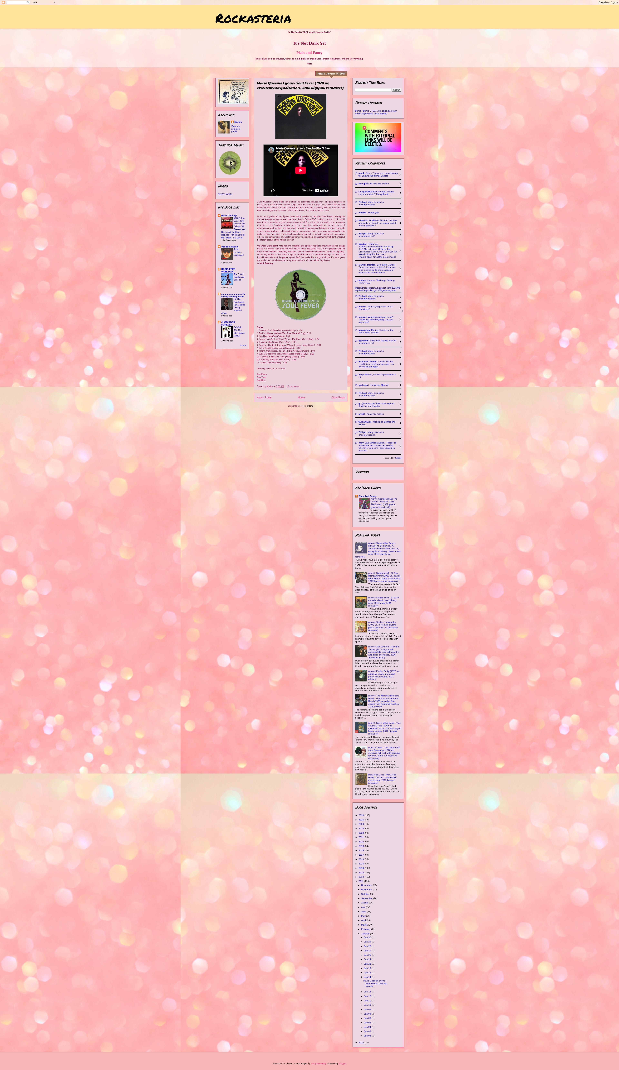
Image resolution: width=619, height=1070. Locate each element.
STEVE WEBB (225, 194)
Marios (238, 122)
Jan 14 (368, 977)
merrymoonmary (318, 1063)
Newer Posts (264, 397)
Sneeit (398, 458)
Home (301, 397)
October (365, 894)
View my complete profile (236, 129)
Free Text (261, 377)
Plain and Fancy (309, 52)
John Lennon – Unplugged (239, 252)
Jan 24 (368, 959)
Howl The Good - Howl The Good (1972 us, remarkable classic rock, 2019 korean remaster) (382, 778)
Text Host (261, 380)
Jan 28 (368, 946)
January (365, 933)
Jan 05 (368, 1022)
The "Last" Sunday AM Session (239, 277)
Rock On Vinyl (229, 215)
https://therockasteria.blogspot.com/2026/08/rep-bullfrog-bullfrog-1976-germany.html (378, 289)
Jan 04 (368, 1027)
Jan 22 (368, 963)
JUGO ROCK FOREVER (228, 323)
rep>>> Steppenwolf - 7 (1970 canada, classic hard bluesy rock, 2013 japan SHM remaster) (383, 601)
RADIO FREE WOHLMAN (228, 270)
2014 (361, 868)
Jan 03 (368, 1031)
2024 (361, 824)
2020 (361, 841)
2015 (361, 863)
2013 (361, 872)
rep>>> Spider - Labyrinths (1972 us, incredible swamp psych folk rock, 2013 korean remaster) (383, 626)
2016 (361, 859)
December (367, 885)
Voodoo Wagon (229, 246)
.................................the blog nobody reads (233, 295)
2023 (361, 828)
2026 (361, 815)
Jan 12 (368, 996)
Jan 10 (368, 1005)
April (363, 920)
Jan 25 (368, 955)
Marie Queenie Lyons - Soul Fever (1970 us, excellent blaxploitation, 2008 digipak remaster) (300, 85)
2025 (361, 819)
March (364, 924)
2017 (361, 854)
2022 (361, 833)
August (365, 902)
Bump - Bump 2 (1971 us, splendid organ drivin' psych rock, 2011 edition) (376, 112)
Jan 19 (368, 968)
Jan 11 (367, 1000)
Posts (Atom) (307, 406)
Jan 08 (368, 1013)
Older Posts (338, 397)
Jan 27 (368, 950)
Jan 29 (368, 941)
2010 (361, 1042)
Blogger (342, 1063)
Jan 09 (368, 1009)
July (363, 907)
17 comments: (294, 386)
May (363, 916)
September (367, 898)
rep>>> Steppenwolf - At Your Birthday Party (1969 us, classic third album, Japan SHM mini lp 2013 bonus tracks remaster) (384, 577)
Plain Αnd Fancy (368, 496)
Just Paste (262, 374)
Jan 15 (368, 972)
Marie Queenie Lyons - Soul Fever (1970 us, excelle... (375, 983)
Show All (243, 345)
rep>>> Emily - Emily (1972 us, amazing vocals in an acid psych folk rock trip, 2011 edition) (384, 675)
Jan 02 (368, 1035)
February (366, 929)
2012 (361, 877)
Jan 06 (368, 1018)
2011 (361, 881)
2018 (361, 850)
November (367, 889)
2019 (361, 846)
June (364, 911)
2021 (361, 837)
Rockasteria (253, 18)
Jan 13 (368, 991)
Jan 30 (368, 937)
